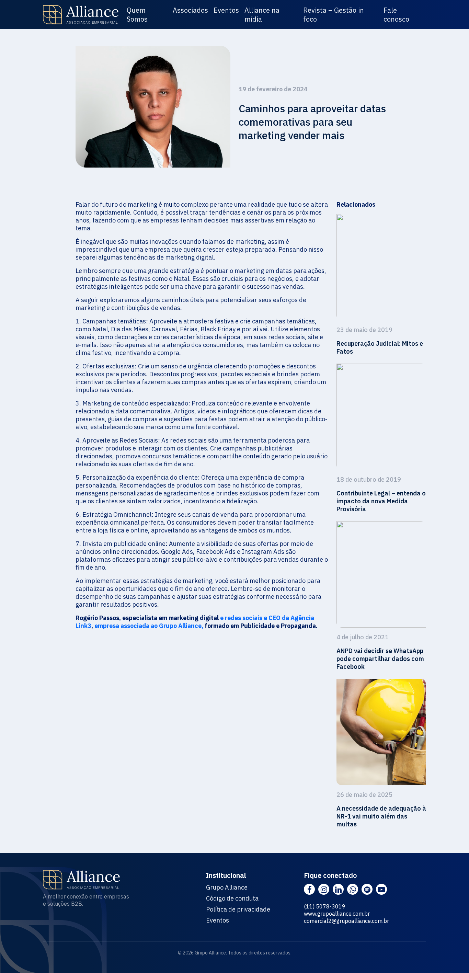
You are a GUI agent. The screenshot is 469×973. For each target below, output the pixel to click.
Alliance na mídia (261, 14)
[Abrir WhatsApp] (452, 955)
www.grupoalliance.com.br (337, 913)
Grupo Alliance (227, 887)
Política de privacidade (238, 909)
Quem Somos (137, 14)
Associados (190, 10)
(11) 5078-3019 (324, 906)
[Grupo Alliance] (80, 14)
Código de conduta (232, 898)
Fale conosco (396, 14)
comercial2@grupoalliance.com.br (346, 920)
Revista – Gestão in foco (333, 14)
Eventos (226, 10)
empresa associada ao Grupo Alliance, (148, 626)
